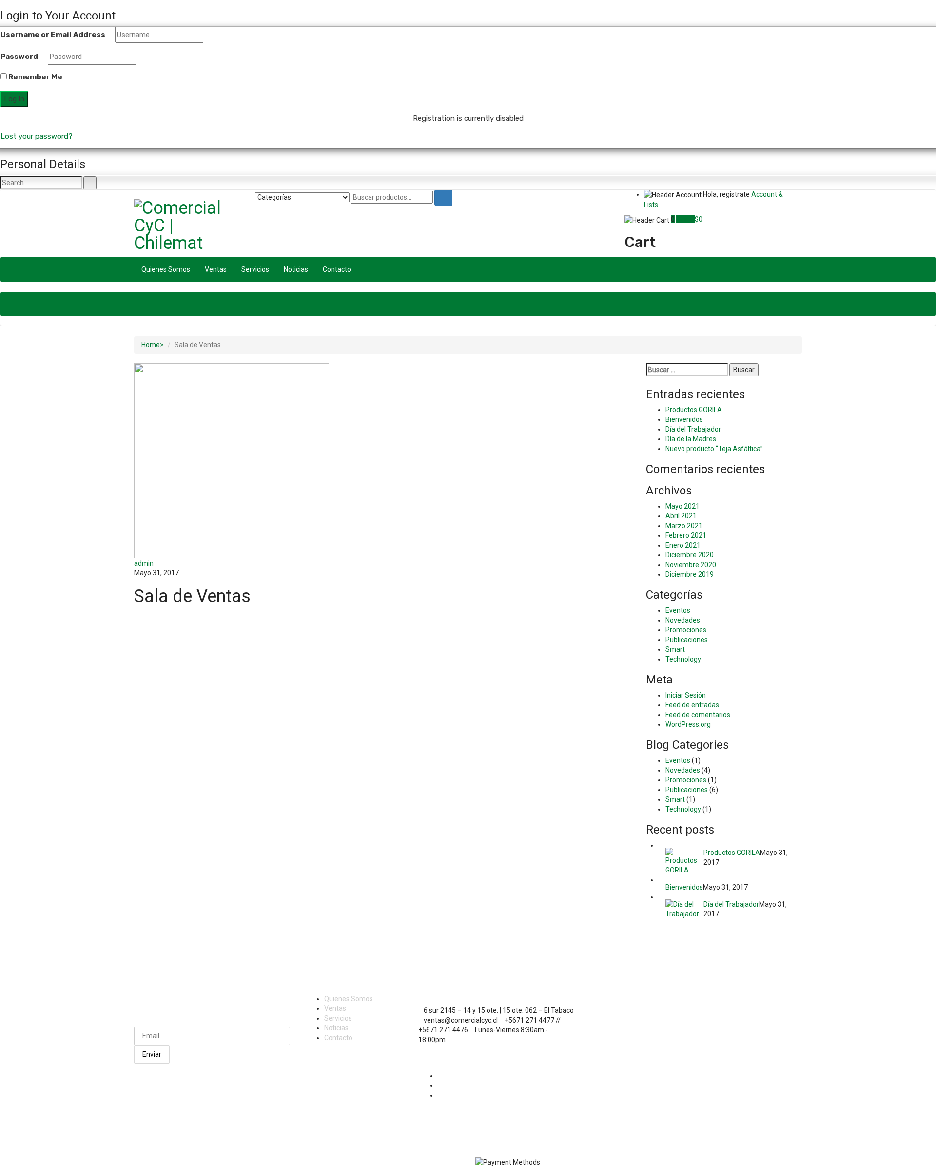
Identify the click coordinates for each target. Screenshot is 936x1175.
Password (19, 56)
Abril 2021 (681, 516)
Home (150, 345)
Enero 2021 (683, 545)
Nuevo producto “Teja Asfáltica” (714, 449)
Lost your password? (36, 136)
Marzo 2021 (683, 526)
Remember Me (34, 77)
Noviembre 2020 (690, 565)
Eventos (677, 610)
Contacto (337, 269)
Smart (675, 649)
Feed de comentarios (697, 715)
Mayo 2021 (682, 506)
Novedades (682, 620)
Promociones (685, 630)
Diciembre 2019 (689, 574)
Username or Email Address (52, 34)
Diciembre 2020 (689, 555)
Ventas (216, 269)
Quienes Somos (165, 269)
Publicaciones (686, 640)
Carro (685, 219)
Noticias (296, 269)
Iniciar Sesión (685, 695)
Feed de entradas (692, 705)
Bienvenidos (684, 419)
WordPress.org (688, 724)
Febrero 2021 (685, 535)
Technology (683, 659)
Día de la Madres (690, 439)
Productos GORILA (693, 410)
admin (144, 563)
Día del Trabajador (693, 429)
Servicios (255, 269)
